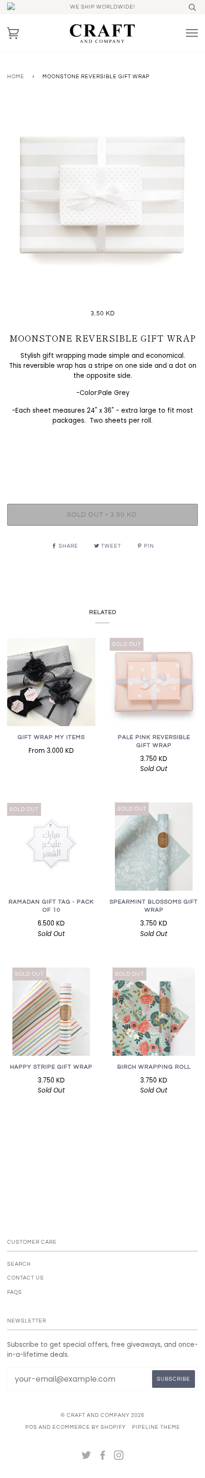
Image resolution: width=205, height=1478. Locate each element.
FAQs (14, 1292)
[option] (102, 197)
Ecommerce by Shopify (89, 1427)
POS (31, 1427)
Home (15, 76)
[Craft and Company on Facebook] (103, 1457)
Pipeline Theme (156, 1427)
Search (19, 1264)
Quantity (102, 464)
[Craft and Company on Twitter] (87, 1457)
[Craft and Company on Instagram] (119, 1457)
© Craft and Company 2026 (102, 1415)
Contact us (25, 1277)
